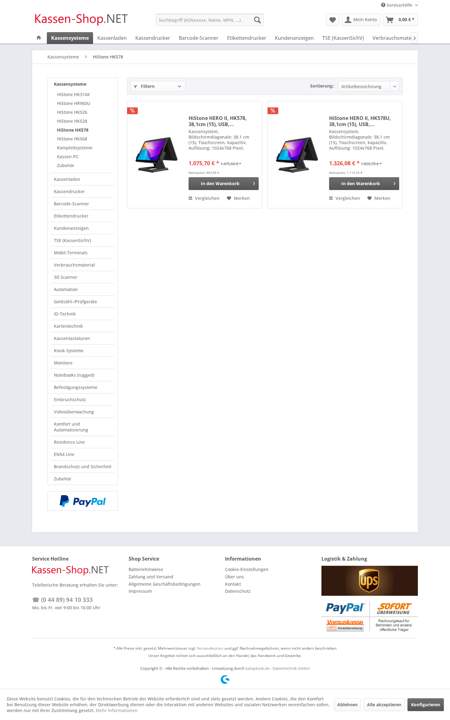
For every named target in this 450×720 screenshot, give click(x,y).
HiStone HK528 (72, 121)
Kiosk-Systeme (69, 350)
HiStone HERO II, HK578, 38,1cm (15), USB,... (218, 121)
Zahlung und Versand (151, 577)
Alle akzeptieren (384, 704)
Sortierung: (322, 86)
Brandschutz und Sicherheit (82, 466)
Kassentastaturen (72, 338)
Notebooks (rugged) (74, 375)
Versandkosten (210, 648)
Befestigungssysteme (75, 387)
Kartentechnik (68, 326)
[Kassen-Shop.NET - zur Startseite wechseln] (81, 21)
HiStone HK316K (73, 94)
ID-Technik (65, 314)
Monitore (63, 363)
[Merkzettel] (332, 20)
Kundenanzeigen (71, 228)
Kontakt (233, 584)
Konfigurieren (425, 704)
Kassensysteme (70, 84)
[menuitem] (210, 20)
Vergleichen (206, 198)
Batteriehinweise (146, 569)
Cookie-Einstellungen (246, 569)
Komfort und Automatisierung (71, 427)
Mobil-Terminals (71, 253)
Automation (66, 289)
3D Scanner (65, 277)
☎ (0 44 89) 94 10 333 (62, 600)
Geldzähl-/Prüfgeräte (75, 301)
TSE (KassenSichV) (72, 240)
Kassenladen (67, 179)
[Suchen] (257, 20)
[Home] (39, 38)
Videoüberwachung (74, 412)
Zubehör (65, 165)
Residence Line (69, 442)
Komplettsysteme (74, 148)
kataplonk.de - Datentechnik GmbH (278, 668)
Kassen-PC (68, 156)
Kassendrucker (69, 191)
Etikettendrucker (71, 216)
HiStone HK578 (72, 130)
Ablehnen (347, 704)
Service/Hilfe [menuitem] (399, 5)
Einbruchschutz (70, 399)
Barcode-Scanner (71, 204)
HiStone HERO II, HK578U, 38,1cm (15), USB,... (360, 121)
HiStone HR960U (73, 103)
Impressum (140, 591)
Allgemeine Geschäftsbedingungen (165, 584)
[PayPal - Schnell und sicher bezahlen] (82, 501)
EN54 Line (64, 454)
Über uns (234, 577)
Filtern (147, 86)
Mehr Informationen (116, 710)
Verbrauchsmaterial (74, 265)
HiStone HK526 (72, 112)
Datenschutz (238, 591)
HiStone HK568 (72, 139)
